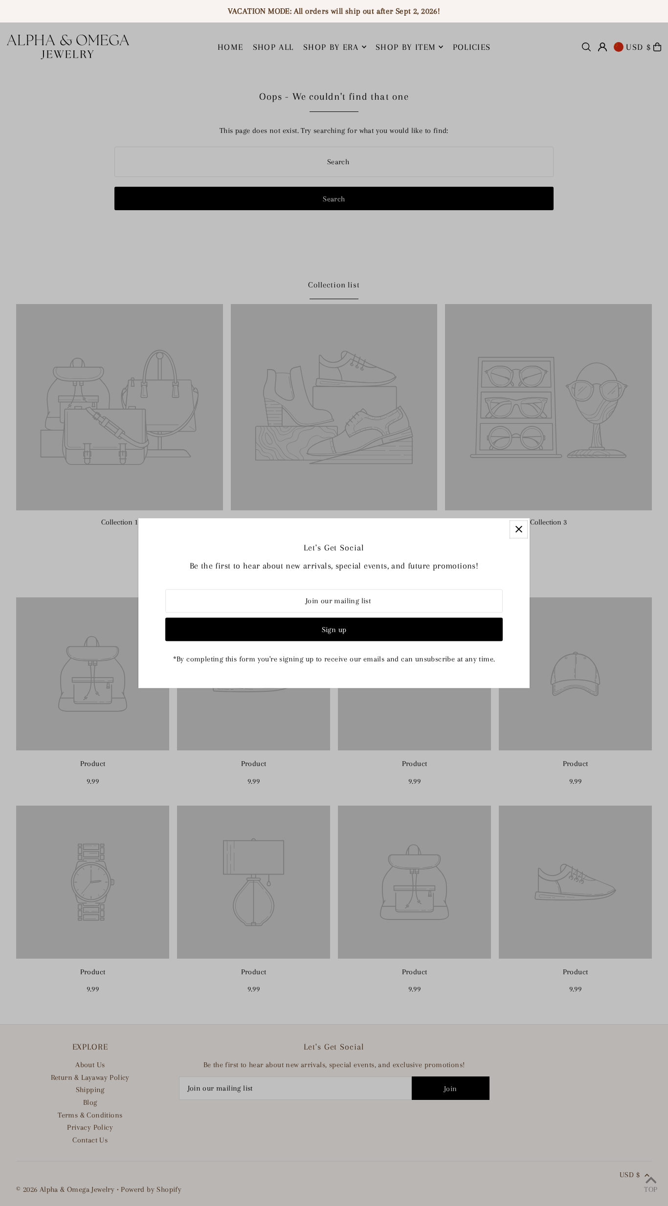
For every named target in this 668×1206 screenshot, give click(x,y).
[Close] (518, 529)
